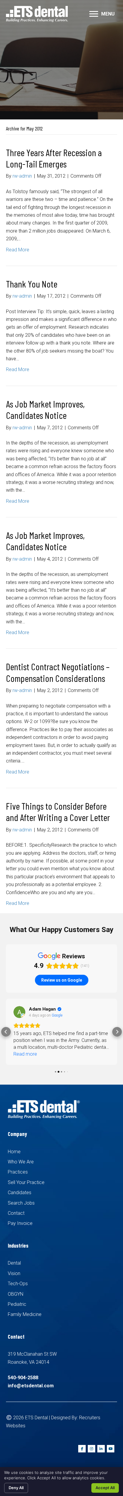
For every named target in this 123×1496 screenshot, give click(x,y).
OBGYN (15, 1294)
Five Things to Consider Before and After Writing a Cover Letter (58, 811)
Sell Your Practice (26, 1182)
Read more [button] (25, 1054)
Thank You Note (31, 283)
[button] (6, 1032)
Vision (14, 1273)
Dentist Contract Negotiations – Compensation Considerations (58, 672)
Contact (16, 1213)
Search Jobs (21, 1203)
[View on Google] (19, 1012)
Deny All (16, 1487)
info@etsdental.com (31, 1386)
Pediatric (17, 1304)
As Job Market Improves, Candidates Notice (45, 409)
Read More (17, 250)
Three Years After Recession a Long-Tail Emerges (54, 158)
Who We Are (21, 1162)
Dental (14, 1263)
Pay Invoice (20, 1223)
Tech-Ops (18, 1283)
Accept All (105, 1487)
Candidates (19, 1192)
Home (14, 1151)
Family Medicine (24, 1314)
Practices (18, 1172)
